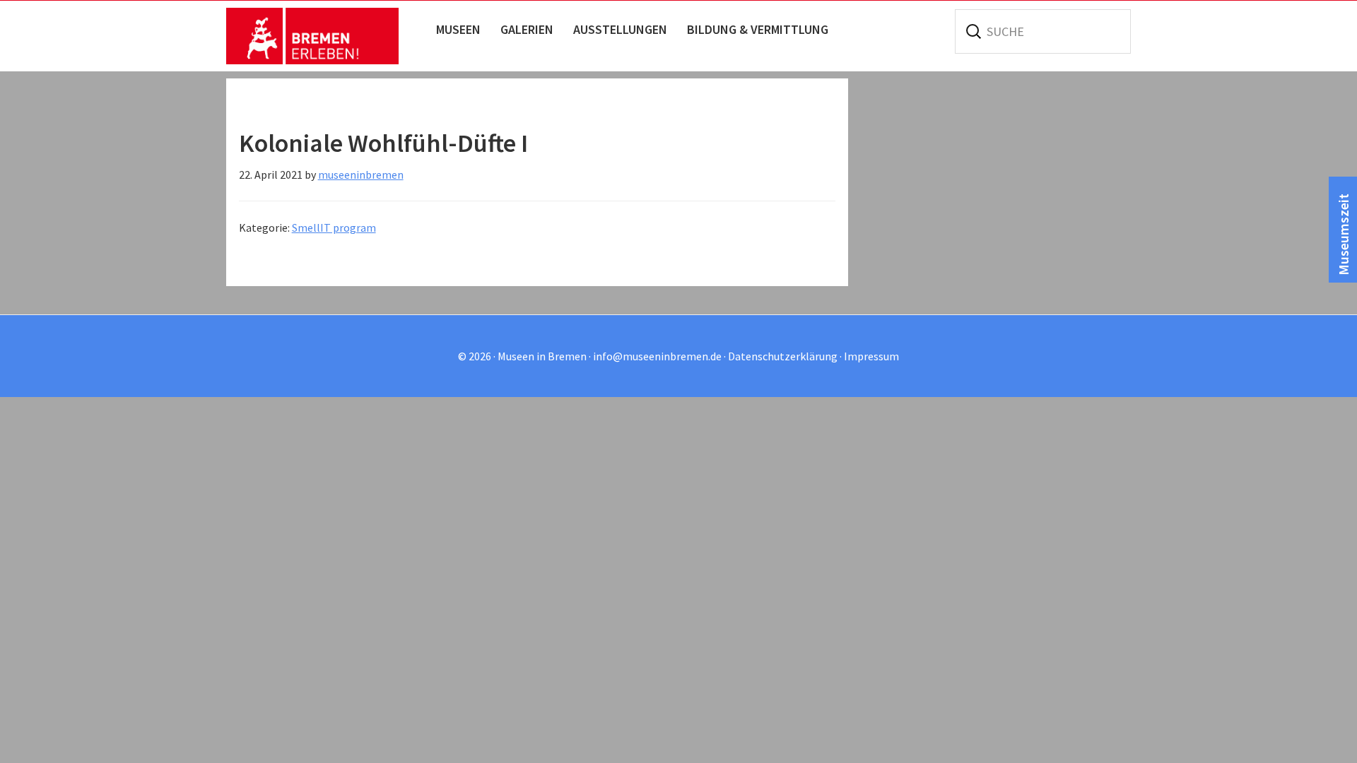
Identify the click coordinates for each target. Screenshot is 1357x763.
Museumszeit (1343, 235)
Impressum (871, 356)
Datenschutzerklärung (783, 356)
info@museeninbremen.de (657, 356)
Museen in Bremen (327, 36)
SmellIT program (334, 227)
